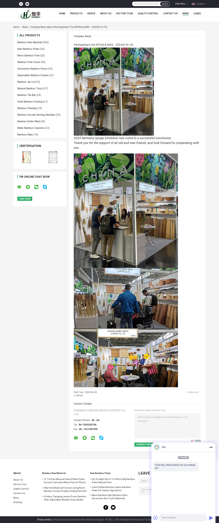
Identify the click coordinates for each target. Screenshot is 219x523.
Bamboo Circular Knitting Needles (36, 114)
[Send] (211, 517)
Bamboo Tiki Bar (26, 95)
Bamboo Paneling (27, 108)
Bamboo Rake (25, 134)
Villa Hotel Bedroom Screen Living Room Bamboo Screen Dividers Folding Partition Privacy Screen (65, 490)
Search (165, 4)
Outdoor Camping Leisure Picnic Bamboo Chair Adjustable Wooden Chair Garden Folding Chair (65, 498)
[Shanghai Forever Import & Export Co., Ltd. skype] (47, 187)
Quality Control (148, 13)
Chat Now (180, 3)
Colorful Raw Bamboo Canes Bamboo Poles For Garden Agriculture (111, 489)
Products (76, 13)
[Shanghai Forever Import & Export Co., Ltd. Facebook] (21, 4)
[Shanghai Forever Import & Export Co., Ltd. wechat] (38, 187)
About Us (105, 13)
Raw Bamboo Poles (28, 48)
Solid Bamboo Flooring (29, 101)
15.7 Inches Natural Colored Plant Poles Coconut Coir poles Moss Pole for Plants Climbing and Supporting (65, 481)
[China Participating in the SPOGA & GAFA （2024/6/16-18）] (114, 91)
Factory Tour (124, 13)
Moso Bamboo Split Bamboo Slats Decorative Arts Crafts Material (109, 497)
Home (62, 13)
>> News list (192, 392)
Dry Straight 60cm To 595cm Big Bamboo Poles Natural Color (113, 481)
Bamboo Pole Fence (28, 62)
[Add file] (155, 517)
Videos (91, 13)
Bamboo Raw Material (29, 42)
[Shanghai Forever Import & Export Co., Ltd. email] (21, 187)
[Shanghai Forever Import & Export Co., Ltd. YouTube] (27, 4)
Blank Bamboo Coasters (30, 128)
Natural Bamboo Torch (30, 88)
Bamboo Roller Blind (28, 121)
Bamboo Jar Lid (26, 81)
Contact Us (170, 13)
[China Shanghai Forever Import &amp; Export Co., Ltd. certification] (26, 157)
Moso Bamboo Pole (28, 55)
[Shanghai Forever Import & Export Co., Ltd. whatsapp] (30, 187)
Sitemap (17, 502)
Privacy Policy (44, 519)
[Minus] (211, 447)
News (185, 13)
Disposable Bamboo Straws (32, 75)
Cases (197, 13)
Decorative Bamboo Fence (32, 68)
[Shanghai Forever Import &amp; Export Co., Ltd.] (31, 14)
